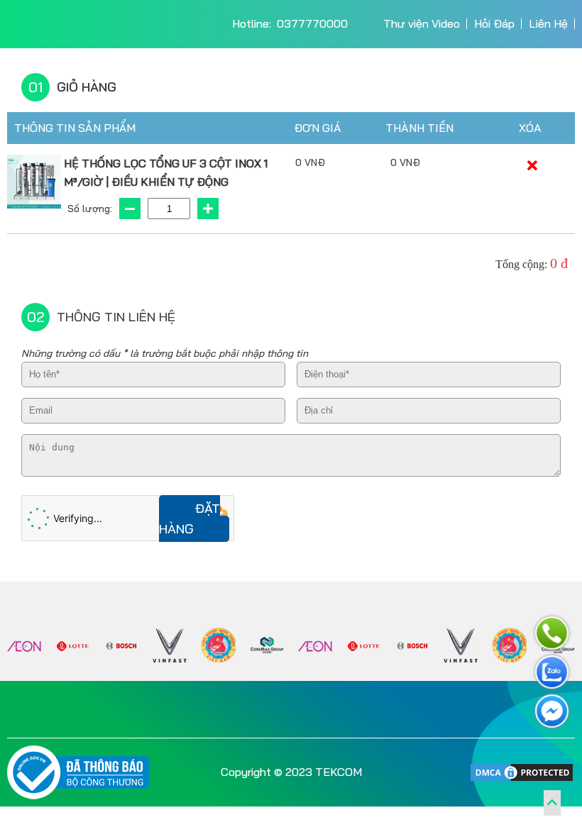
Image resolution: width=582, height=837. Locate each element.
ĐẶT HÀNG (189, 518)
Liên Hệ (548, 23)
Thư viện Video (421, 23)
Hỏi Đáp (494, 23)
